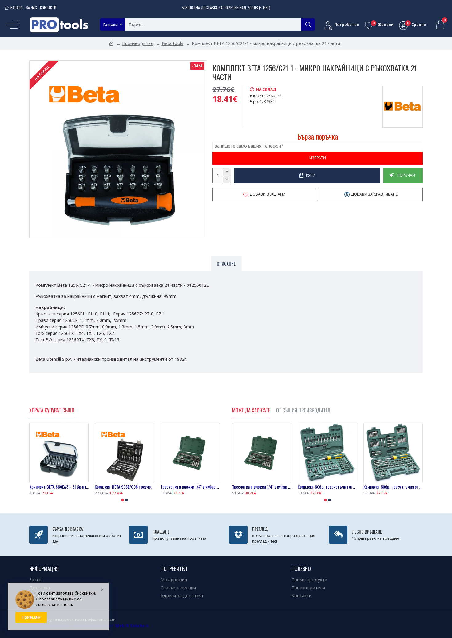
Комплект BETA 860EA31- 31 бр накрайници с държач (59, 487)
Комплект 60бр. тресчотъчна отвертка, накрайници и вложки (327, 487)
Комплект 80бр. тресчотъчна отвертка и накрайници (393, 487)
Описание (226, 263)
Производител (137, 43)
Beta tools (172, 43)
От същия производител (303, 410)
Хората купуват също (51, 410)
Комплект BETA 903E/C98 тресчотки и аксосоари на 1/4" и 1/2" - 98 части (124, 487)
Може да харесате (251, 410)
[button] (122, 500)
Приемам (31, 617)
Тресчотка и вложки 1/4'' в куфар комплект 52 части (190, 487)
